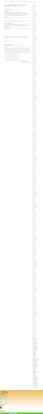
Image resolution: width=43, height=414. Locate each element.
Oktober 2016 (34, 123)
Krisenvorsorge (11, 6)
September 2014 (34, 315)
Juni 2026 (34, 174)
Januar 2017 (34, 120)
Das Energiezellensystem (3, 396)
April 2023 (34, 211)
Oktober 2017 (34, 277)
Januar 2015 (34, 311)
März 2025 (34, 23)
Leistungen (1, 398)
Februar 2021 (34, 69)
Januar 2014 (34, 157)
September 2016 (34, 124)
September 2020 (34, 241)
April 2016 (34, 129)
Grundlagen (24, 1)
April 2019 (34, 92)
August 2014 (34, 316)
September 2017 (34, 278)
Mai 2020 (34, 245)
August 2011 (34, 168)
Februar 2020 (34, 248)
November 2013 (34, 159)
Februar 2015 (34, 310)
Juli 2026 (33, 173)
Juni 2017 (34, 281)
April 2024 (34, 34)
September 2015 (34, 136)
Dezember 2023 (34, 204)
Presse (35, 1)
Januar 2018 (34, 274)
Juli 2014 (33, 317)
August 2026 (34, 172)
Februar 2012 (34, 166)
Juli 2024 (33, 31)
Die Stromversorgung (12, 1)
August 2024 (34, 30)
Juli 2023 (33, 208)
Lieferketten (34, 362)
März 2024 (34, 35)
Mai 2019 (34, 91)
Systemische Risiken (35, 380)
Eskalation (34, 350)
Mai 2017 (34, 282)
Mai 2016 (34, 128)
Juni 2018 (34, 102)
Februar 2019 (34, 94)
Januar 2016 (34, 132)
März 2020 (34, 247)
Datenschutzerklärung (14, 413)
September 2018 (34, 99)
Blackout (17, 1)
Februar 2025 (34, 24)
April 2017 (34, 283)
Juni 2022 (34, 53)
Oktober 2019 (34, 86)
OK (9, 413)
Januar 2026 (34, 179)
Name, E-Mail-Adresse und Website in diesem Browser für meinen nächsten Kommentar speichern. (16, 60)
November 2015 (34, 134)
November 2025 (34, 15)
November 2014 (34, 313)
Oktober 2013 (34, 160)
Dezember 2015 (34, 133)
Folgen (2, 406)
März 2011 (34, 169)
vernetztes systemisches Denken (35, 384)
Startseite (1, 401)
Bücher (34, 346)
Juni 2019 (34, 90)
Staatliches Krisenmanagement (35, 376)
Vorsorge (21, 1)
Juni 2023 (34, 209)
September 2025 (34, 17)
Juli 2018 (33, 101)
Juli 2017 (33, 280)
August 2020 (34, 242)
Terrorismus (34, 381)
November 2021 (34, 60)
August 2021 (34, 63)
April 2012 (34, 165)
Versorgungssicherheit (35, 385)
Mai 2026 (34, 175)
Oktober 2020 (34, 240)
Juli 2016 (33, 126)
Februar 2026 (34, 178)
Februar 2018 (34, 273)
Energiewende (35, 347)
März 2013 (34, 162)
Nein (10, 413)
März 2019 (34, 93)
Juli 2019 (33, 89)
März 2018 (34, 272)
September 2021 (34, 62)
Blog (28, 1)
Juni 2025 (34, 20)
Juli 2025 (33, 19)
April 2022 (34, 55)
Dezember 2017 (34, 275)
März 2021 (34, 68)
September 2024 (34, 29)
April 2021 (34, 67)
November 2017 (34, 276)
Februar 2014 (34, 156)
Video (34, 387)
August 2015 (34, 137)
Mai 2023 (34, 210)
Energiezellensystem (35, 348)
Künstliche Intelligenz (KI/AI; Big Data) (35, 361)
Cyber (37, 346)
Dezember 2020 (34, 238)
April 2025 (34, 22)
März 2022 (34, 56)
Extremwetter (34, 351)
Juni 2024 (34, 32)
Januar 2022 (34, 58)
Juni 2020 (34, 244)
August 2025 (34, 18)
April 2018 (34, 271)
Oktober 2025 (34, 16)
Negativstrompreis (35, 363)
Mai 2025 (34, 21)
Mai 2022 (34, 54)
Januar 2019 (34, 95)
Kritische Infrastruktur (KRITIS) (35, 359)
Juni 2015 (34, 306)
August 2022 (34, 51)
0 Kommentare (14, 6)
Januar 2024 (34, 203)
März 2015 (34, 309)
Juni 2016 (34, 127)
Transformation (35, 382)
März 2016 (34, 130)
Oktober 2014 (34, 314)
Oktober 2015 (34, 135)
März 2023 (34, 212)
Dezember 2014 (34, 312)
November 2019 (34, 85)
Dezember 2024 (34, 26)
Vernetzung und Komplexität (4, 397)
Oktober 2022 (34, 50)
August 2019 (34, 88)
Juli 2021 (33, 64)
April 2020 (34, 246)
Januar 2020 (34, 83)
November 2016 (34, 122)
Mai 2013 (34, 161)
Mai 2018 (34, 103)
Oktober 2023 (34, 206)
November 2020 (34, 239)
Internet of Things (35, 354)
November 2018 (34, 97)
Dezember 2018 (34, 96)
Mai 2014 (34, 153)
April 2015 (34, 308)
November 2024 (34, 27)
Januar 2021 (34, 237)
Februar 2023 (34, 213)
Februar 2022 (34, 57)
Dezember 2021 (34, 59)
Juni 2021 (34, 65)
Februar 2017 (34, 119)
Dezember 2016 (34, 121)
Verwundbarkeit (35, 386)
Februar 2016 (34, 131)
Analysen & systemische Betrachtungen (35, 342)
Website (5, 58)
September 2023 (34, 207)
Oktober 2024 (34, 28)
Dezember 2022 (34, 49)
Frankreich (34, 352)
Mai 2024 (34, 33)
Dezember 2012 (34, 164)
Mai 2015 (34, 307)
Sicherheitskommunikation (35, 372)
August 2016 (34, 125)
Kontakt (1, 402)
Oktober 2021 (34, 61)
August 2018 (34, 100)
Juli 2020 (33, 243)
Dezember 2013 (34, 158)
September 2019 (34, 87)
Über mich (31, 1)
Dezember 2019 (34, 84)
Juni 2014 (34, 152)
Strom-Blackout (2, 395)
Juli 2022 (33, 52)
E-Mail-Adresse (6, 56)
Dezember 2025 (34, 180)
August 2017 (34, 279)
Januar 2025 (34, 25)
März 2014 (34, 155)
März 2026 (34, 177)
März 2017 (34, 118)
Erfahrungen (34, 349)
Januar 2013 (34, 163)
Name (5, 54)
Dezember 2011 (34, 167)
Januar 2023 (34, 214)
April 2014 (34, 154)
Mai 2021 (34, 66)
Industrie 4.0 (34, 353)
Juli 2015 (33, 305)
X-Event (36, 387)
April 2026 (34, 176)
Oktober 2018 (34, 98)
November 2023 (34, 205)
